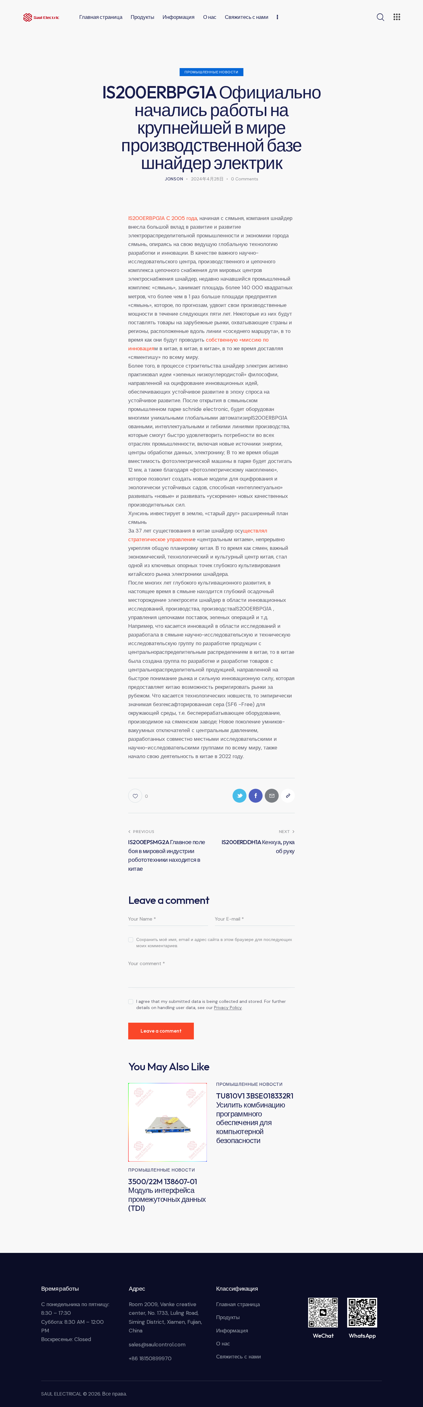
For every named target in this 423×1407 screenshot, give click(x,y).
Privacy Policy (228, 1007)
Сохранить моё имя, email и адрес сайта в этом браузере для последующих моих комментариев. (214, 942)
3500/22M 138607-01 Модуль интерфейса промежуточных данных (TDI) (167, 1195)
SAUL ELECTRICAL (61, 1394)
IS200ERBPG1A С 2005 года (162, 218)
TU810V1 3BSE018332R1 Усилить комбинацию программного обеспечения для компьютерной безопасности (254, 1118)
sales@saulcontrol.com (157, 1344)
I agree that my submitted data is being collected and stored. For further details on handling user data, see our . (211, 1004)
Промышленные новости (211, 72)
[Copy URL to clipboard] (288, 796)
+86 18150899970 (150, 1358)
